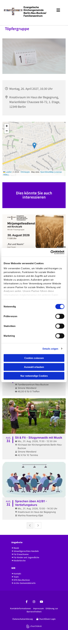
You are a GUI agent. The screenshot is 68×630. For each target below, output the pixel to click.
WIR (13, 568)
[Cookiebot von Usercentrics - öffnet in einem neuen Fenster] (50, 252)
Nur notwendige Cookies (34, 375)
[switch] (59, 316)
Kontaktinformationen (20, 608)
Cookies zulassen (34, 358)
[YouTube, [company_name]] (41, 601)
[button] (57, 9)
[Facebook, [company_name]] (26, 601)
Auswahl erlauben (34, 366)
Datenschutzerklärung (22, 619)
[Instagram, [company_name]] (34, 601)
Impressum (38, 608)
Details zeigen (50, 348)
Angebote (16, 542)
